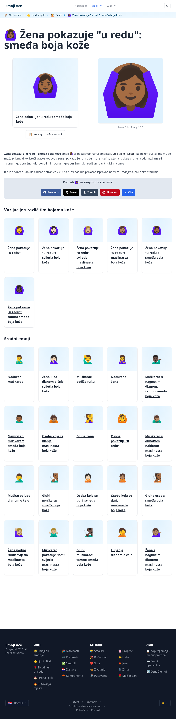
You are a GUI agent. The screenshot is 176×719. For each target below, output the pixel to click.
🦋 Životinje (97, 669)
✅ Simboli (69, 663)
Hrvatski (15, 703)
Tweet (73, 192)
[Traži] (167, 6)
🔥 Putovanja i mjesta (43, 686)
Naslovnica (81, 5)
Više (130, 192)
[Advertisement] (88, 605)
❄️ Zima (123, 669)
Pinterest (112, 192)
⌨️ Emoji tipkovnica (153, 663)
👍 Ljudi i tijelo (43, 661)
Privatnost (91, 702)
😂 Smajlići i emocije (41, 653)
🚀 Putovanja (98, 676)
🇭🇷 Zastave (69, 669)
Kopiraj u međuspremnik (45, 134)
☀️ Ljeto (123, 657)
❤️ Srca (95, 663)
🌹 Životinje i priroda (42, 669)
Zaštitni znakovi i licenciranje (85, 706)
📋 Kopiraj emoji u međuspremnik (158, 653)
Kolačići (80, 710)
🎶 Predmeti (70, 657)
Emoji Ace (14, 5)
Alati (109, 5)
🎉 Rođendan (99, 657)
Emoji (95, 5)
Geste (131, 154)
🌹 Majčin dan (127, 676)
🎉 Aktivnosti (70, 651)
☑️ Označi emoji (156, 671)
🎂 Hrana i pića (43, 678)
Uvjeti (76, 702)
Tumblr (91, 192)
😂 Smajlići (97, 651)
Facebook (53, 192)
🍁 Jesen (123, 663)
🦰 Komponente (72, 676)
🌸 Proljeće (125, 651)
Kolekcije (96, 645)
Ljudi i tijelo (117, 154)
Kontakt (95, 710)
